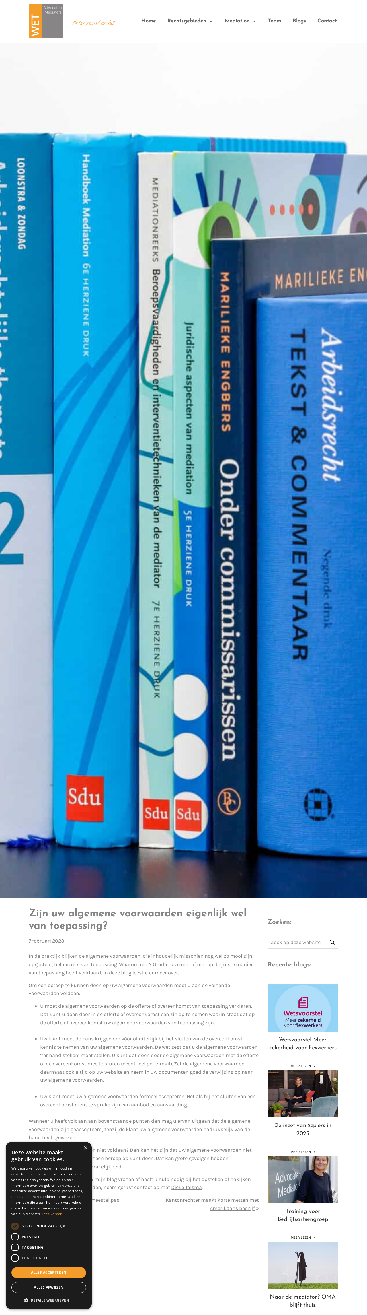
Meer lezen (301, 1066)
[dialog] (49, 1225)
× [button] (85, 1148)
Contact (327, 21)
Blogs (299, 21)
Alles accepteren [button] (48, 1272)
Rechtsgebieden (186, 21)
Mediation (237, 21)
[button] (48, 1300)
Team (274, 21)
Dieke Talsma (186, 1187)
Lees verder (52, 1213)
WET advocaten (46, 18)
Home (148, 21)
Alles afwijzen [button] (49, 1287)
